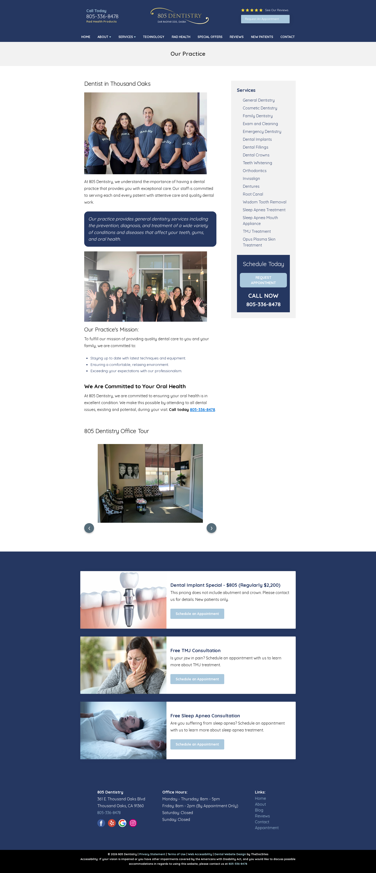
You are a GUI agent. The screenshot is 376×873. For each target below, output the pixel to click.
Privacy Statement (152, 854)
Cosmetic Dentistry (260, 108)
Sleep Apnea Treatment (264, 209)
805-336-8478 (102, 16)
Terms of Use (177, 854)
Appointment (267, 827)
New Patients (262, 37)
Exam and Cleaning (260, 123)
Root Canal (253, 194)
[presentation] (89, 528)
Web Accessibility (200, 854)
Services (125, 37)
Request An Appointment (262, 19)
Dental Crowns (256, 155)
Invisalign (251, 178)
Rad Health (181, 37)
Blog (259, 810)
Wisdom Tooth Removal (265, 202)
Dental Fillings (255, 147)
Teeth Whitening (257, 162)
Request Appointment (263, 280)
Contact (287, 37)
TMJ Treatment (257, 231)
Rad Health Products (101, 21)
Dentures (251, 186)
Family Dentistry (258, 115)
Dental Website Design (230, 854)
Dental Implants (257, 139)
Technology (153, 37)
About (103, 37)
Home (85, 37)
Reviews (237, 37)
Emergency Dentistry (262, 131)
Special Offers (210, 37)
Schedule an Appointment (197, 613)
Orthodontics (255, 170)
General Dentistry (259, 100)
